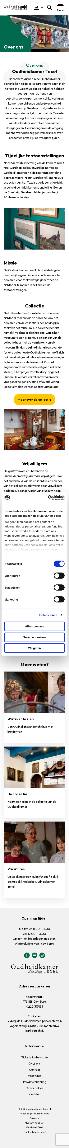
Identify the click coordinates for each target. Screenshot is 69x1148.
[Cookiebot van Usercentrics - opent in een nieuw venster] (49, 497)
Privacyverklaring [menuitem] (34, 1082)
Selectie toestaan (34, 637)
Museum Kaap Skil (34, 1122)
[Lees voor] (24, 8)
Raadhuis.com (41, 1113)
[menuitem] (36, 7)
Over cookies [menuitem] (34, 1088)
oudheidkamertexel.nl (39, 1109)
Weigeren (34, 648)
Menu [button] (60, 10)
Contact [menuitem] (34, 1069)
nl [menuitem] (36, 7)
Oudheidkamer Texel (35, 1132)
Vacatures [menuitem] (34, 1076)
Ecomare (34, 1118)
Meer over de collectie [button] (34, 399)
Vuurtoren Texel (34, 1127)
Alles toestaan (34, 626)
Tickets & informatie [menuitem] (34, 1057)
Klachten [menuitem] (34, 1094)
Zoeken (50, 7)
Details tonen (48, 614)
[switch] (59, 576)
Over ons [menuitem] (35, 1063)
